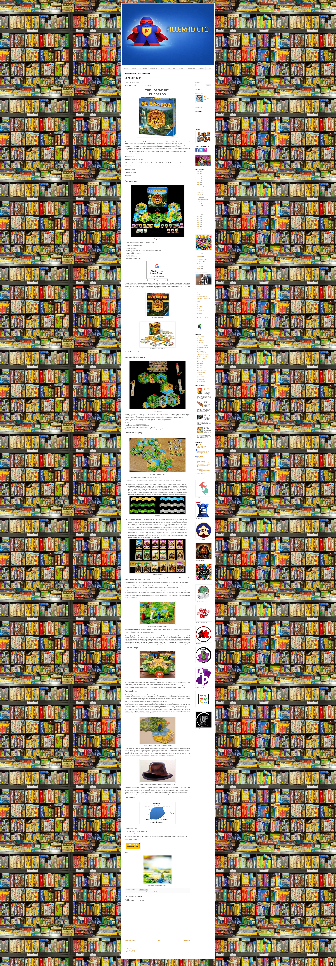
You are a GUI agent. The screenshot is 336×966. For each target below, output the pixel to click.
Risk (205, 414)
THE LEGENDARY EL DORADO (203, 196)
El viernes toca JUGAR (202, 345)
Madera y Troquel (201, 358)
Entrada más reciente (130, 940)
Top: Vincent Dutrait (201, 446)
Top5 (162, 68)
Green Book (199, 306)
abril (199, 208)
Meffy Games (200, 365)
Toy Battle (206, 427)
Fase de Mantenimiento (202, 347)
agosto (200, 194)
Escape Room (200, 303)
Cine (168, 68)
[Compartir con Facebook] (145, 889)
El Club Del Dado (201, 344)
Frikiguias (199, 349)
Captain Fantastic (201, 291)
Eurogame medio (132, 891)
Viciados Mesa (200, 379)
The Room (199, 313)
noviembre (201, 188)
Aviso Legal (129, 948)
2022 (198, 180)
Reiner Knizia (139, 891)
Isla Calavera (207, 388)
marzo (200, 210)
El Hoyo (199, 294)
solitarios (199, 268)
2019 (198, 216)
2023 (198, 178)
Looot (198, 457)
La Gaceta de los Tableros (203, 353)
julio (199, 201)
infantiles (199, 266)
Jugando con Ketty (201, 351)
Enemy (198, 301)
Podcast (201, 68)
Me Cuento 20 (200, 361)
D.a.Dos (199, 338)
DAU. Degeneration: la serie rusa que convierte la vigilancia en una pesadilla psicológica (203, 464)
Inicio (159, 940)
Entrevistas (154, 68)
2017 (198, 220)
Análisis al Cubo (201, 337)
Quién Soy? (198, 107)
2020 (198, 184)
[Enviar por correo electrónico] (140, 889)
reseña (153, 162)
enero (199, 214)
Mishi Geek (199, 367)
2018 (198, 218)
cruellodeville (200, 450)
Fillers (198, 263)
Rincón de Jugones (201, 372)
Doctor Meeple (200, 340)
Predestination (200, 310)
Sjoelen (206, 401)
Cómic (181, 68)
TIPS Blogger (191, 68)
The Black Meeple (201, 376)
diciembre (200, 186)
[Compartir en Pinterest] (147, 889)
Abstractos (199, 256)
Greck (207, 96)
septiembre (201, 192)
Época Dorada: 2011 (203, 199)
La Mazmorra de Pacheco (203, 354)
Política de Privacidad (131, 952)
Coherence (199, 292)
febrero (200, 212)
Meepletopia (200, 363)
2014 (198, 226)
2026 (198, 172)
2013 (198, 229)
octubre (200, 190)
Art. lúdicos (143, 68)
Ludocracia (200, 456)
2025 (198, 174)
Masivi (198, 360)
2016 (198, 222)
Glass (198, 304)
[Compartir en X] (143, 889)
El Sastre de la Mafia (202, 296)
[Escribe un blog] (142, 889)
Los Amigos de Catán (202, 356)
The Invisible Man (201, 312)
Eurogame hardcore (201, 258)
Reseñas (133, 68)
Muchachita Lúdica (201, 370)
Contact (209, 68)
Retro (174, 68)
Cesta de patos (201, 461)
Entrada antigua (186, 940)
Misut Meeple (200, 369)
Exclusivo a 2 (200, 261)
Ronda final (199, 374)
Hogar (198, 308)
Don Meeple (200, 342)
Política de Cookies (130, 950)
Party (198, 265)
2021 (198, 182)
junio (199, 203)
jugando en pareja (201, 381)
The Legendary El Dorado (151, 891)
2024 (198, 176)
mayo (199, 205)
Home (126, 68)
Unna (198, 378)
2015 (198, 224)
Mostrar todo (209, 475)
